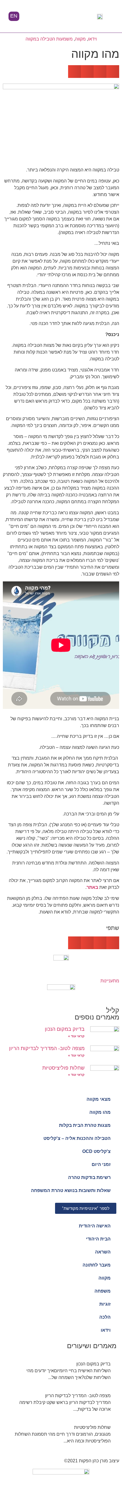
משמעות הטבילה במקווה (49, 39)
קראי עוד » (76, 1036)
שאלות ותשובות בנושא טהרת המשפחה (71, 1190)
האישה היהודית (95, 1225)
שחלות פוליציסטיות (63, 1068)
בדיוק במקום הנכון (65, 1029)
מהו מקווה (100, 1112)
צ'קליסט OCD (96, 1151)
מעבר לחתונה (97, 1265)
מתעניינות (109, 980)
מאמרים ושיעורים (91, 1346)
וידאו (92, 39)
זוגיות (105, 1304)
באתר (92, 887)
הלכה (105, 1317)
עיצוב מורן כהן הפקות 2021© (91, 1460)
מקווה (80, 39)
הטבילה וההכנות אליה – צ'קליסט (77, 1138)
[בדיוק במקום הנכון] (61, 1371)
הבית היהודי (98, 1238)
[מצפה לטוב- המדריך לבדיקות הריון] (61, 1402)
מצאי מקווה (99, 1099)
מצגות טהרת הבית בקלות (85, 1125)
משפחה (102, 1291)
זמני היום (101, 1164)
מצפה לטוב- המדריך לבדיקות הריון (47, 1048)
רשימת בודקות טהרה (89, 1177)
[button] (59, 17)
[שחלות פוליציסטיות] (61, 1434)
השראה (103, 1252)
